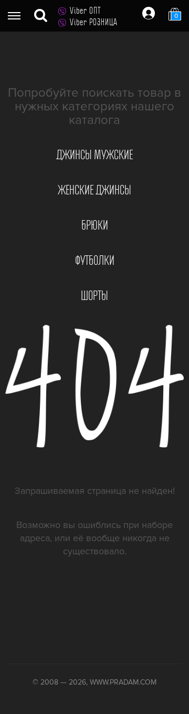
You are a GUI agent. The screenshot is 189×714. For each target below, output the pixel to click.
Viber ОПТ (85, 10)
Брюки (94, 225)
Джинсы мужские (94, 155)
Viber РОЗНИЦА (94, 22)
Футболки (94, 260)
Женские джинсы (94, 190)
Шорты (94, 295)
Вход (148, 13)
